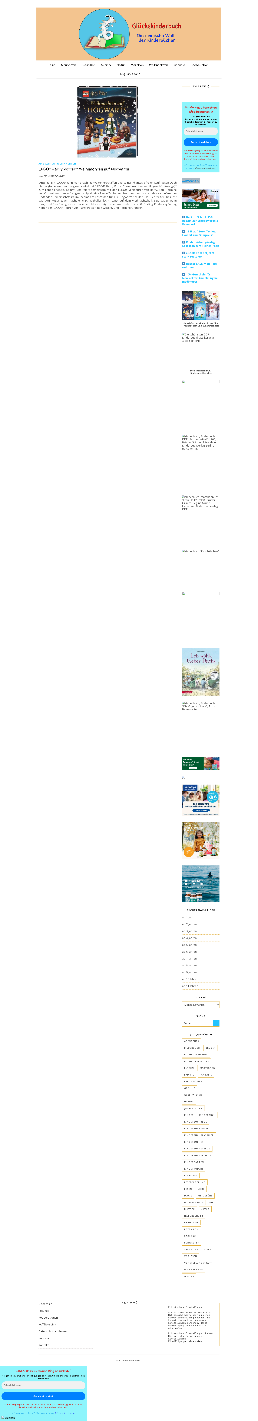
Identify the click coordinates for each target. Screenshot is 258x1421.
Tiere (207, 1249)
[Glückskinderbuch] (129, 33)
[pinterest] (214, 3)
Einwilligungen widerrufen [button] (185, 1341)
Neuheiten (68, 65)
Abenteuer (191, 1041)
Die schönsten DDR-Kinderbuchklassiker (201, 371)
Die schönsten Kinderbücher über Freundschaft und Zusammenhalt (201, 324)
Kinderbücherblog (197, 1148)
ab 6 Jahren (47, 163)
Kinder (189, 1115)
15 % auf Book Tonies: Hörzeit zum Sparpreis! (199, 233)
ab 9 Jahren (189, 972)
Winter (189, 1276)
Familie (189, 1074)
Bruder (211, 1047)
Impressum (46, 1338)
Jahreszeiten (193, 1108)
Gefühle (179, 65)
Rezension (191, 1229)
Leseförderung (194, 1182)
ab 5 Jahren (189, 945)
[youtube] (218, 3)
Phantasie (191, 1222)
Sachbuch (191, 1236)
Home (51, 65)
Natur (120, 65)
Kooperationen (48, 1317)
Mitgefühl (205, 1195)
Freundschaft (194, 1081)
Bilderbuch (192, 1047)
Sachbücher (199, 65)
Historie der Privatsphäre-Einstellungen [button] (185, 1337)
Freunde (44, 1310)
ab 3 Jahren (189, 931)
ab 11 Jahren (190, 986)
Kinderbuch (207, 1115)
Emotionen (207, 1068)
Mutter (189, 1209)
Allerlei (106, 65)
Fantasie (206, 1074)
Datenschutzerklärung (205, 168)
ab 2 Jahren (189, 924)
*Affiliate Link (47, 1324)
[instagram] (209, 3)
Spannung (191, 1249)
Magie (188, 1195)
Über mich (45, 1304)
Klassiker (88, 65)
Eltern (189, 1068)
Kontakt (44, 1345)
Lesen (188, 1189)
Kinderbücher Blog (197, 1155)
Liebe (201, 1189)
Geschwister (193, 1094)
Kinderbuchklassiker (199, 1135)
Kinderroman (193, 1168)
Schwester (191, 1242)
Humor (189, 1101)
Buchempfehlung (196, 1054)
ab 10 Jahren (190, 979)
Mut (212, 1202)
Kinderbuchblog (195, 1121)
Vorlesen (190, 1256)
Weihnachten (158, 65)
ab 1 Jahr (188, 917)
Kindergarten (194, 1162)
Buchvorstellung (196, 1061)
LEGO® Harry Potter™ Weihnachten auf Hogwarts (84, 169)
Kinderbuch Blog (196, 1128)
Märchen (137, 65)
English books (130, 74)
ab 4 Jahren (189, 938)
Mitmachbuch (193, 1202)
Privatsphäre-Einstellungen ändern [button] (190, 1333)
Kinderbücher (194, 1141)
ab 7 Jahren (189, 958)
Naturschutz (193, 1215)
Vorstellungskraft (198, 1262)
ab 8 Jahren (189, 965)
